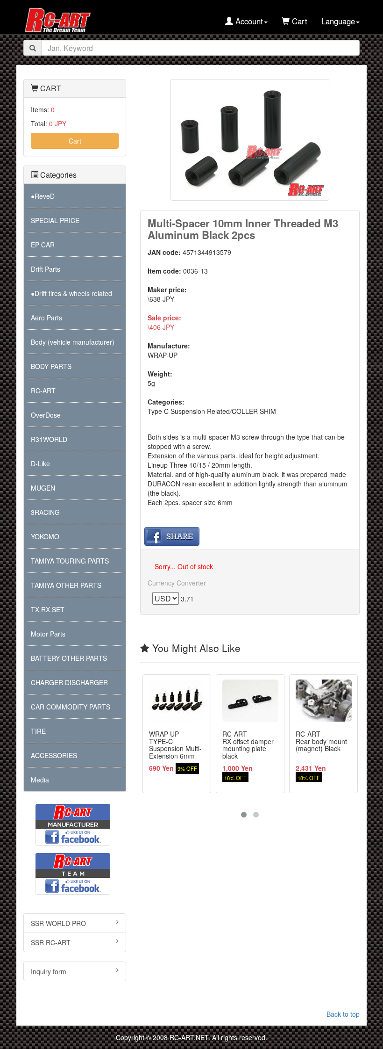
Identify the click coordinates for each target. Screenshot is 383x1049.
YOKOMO (45, 536)
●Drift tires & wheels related (71, 293)
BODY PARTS (51, 366)
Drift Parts (45, 269)
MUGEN (43, 487)
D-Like (40, 463)
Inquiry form (48, 971)
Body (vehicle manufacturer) (72, 342)
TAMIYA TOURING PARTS (70, 560)
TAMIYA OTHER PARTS (66, 585)
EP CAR (43, 244)
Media (40, 779)
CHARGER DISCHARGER (69, 682)
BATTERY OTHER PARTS (69, 658)
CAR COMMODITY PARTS (70, 706)
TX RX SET (47, 609)
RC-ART (43, 390)
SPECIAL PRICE (55, 220)
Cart (75, 140)
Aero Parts (46, 317)
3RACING (45, 512)
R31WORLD (49, 439)
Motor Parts (48, 633)
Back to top (343, 1014)
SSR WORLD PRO (58, 923)
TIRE (38, 731)
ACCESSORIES (54, 755)
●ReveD (43, 196)
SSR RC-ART (51, 942)
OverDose (46, 415)
